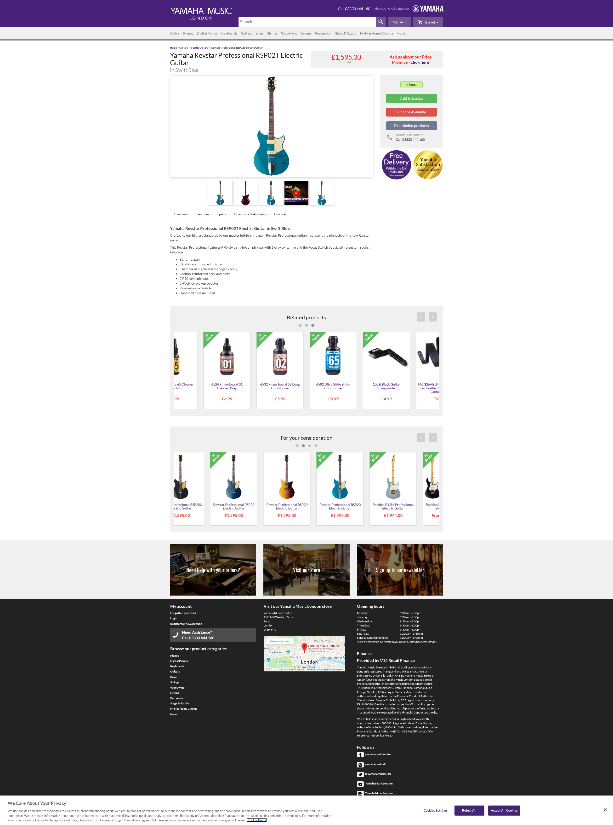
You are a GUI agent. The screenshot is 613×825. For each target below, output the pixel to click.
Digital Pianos (207, 33)
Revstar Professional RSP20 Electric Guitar (200, 506)
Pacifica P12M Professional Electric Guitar (359, 506)
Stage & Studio (346, 33)
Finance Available (411, 112)
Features (202, 214)
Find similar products (411, 125)
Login (173, 618)
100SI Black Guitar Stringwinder (359, 386)
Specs (221, 214)
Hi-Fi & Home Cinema (376, 33)
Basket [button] (430, 22)
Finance (280, 214)
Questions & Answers (250, 214)
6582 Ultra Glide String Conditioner (306, 386)
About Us (380, 8)
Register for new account (186, 624)
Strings (272, 33)
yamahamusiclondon (378, 754)
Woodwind (289, 33)
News (173, 714)
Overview (181, 214)
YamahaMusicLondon (379, 783)
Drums (306, 33)
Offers (175, 33)
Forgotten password (183, 613)
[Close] (605, 810)
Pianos (188, 33)
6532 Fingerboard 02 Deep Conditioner (253, 386)
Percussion (323, 33)
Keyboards (229, 33)
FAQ (391, 8)
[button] (399, 22)
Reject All (469, 810)
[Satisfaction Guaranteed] (427, 164)
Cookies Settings (436, 810)
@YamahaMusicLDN (378, 774)
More (401, 33)
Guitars (246, 33)
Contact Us (402, 8)
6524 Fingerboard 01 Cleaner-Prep (200, 386)
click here (420, 62)
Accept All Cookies (504, 810)
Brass (259, 33)
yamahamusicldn (375, 764)
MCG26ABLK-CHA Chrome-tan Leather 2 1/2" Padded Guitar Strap (412, 388)
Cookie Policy (257, 820)
